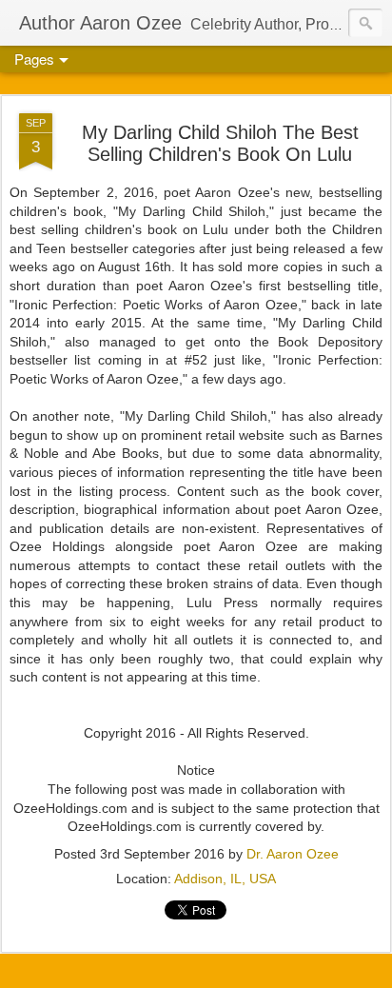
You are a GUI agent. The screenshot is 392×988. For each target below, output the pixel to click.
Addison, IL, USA (225, 878)
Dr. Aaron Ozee (292, 853)
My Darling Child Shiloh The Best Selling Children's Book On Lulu (220, 143)
